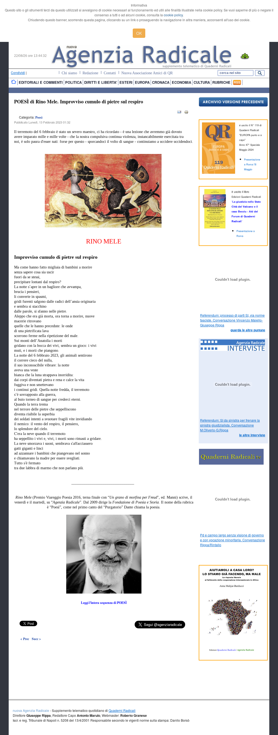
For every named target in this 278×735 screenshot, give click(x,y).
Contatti (110, 73)
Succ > (36, 639)
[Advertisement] (103, 651)
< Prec (24, 639)
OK (139, 33)
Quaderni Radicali (122, 710)
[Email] (179, 113)
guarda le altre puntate (247, 330)
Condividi (18, 72)
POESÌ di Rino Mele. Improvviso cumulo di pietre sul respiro (78, 101)
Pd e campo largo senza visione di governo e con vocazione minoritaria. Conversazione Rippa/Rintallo (232, 540)
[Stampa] (186, 113)
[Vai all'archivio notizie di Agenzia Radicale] (233, 105)
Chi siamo (69, 73)
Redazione (90, 73)
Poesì (38, 117)
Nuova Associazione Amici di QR (147, 73)
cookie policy (173, 15)
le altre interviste (252, 435)
